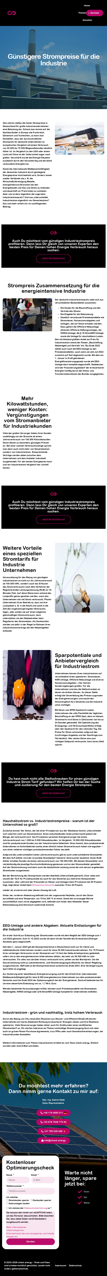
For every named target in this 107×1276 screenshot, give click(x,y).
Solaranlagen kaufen (19, 1204)
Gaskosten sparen (42, 1200)
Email (34, 1175)
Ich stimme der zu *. (30, 1208)
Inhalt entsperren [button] (15, 1230)
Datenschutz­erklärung (36, 1208)
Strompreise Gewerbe (43, 885)
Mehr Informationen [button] (16, 1227)
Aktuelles (87, 20)
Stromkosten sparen (19, 1200)
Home (87, 6)
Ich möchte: (12, 1197)
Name (9, 1175)
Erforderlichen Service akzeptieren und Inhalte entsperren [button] (30, 1235)
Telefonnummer (14, 1186)
